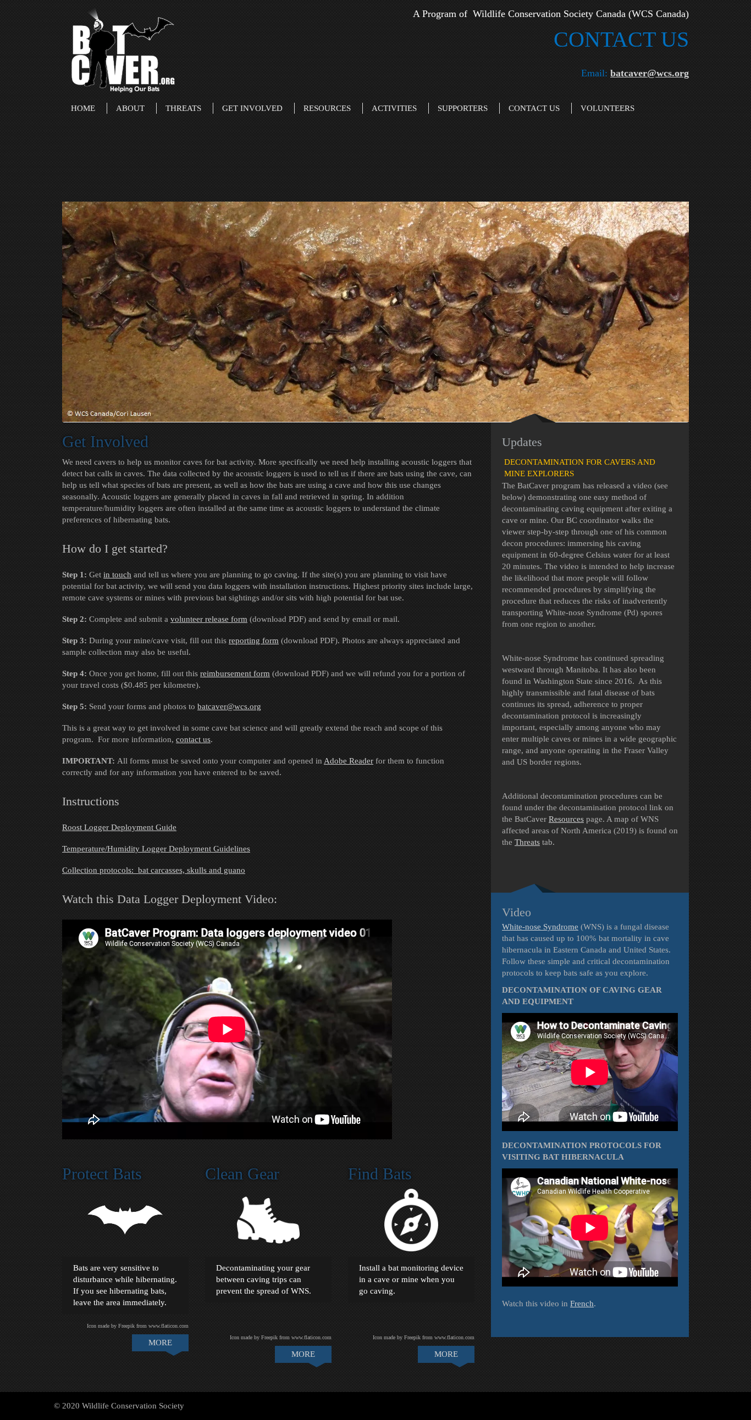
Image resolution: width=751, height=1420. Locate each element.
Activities (394, 108)
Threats (183, 108)
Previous (50, 309)
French (582, 1303)
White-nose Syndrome (540, 926)
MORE (160, 1342)
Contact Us (534, 108)
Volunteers (607, 108)
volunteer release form (208, 619)
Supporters (463, 108)
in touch (117, 574)
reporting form (254, 640)
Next (700, 315)
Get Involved (252, 108)
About (130, 108)
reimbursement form (235, 673)
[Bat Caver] (122, 47)
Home (83, 108)
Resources (327, 108)
